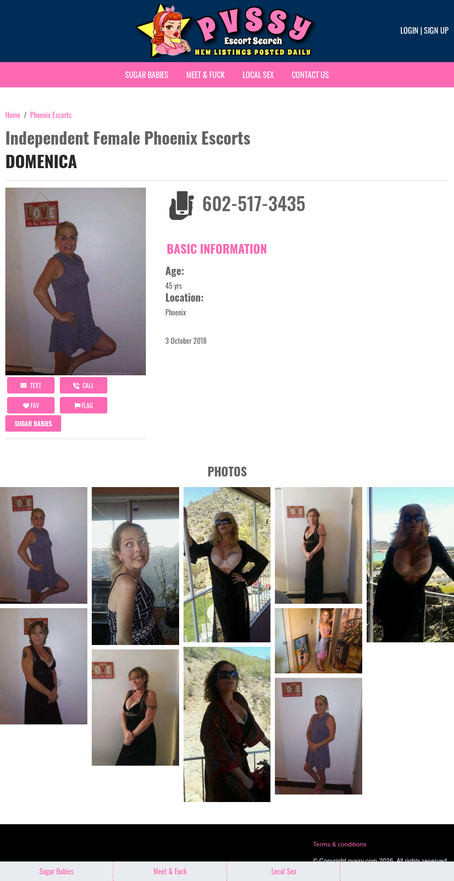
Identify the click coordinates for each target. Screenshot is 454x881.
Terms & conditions (339, 844)
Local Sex (258, 74)
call (87, 385)
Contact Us (310, 74)
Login (409, 30)
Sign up (436, 30)
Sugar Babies (146, 74)
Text (35, 385)
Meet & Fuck (205, 74)
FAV (34, 405)
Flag (86, 405)
